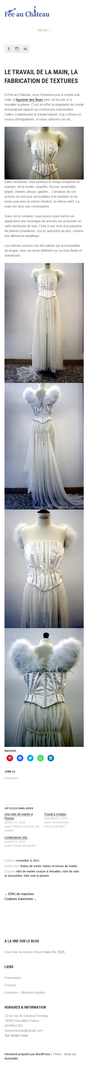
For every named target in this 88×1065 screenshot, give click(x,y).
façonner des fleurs (29, 99)
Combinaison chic (16, 837)
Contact (10, 985)
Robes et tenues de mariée (60, 866)
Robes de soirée (30, 866)
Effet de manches (21, 894)
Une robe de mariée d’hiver (24, 952)
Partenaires (13, 978)
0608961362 (14, 1025)
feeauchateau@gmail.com (24, 1030)
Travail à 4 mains (55, 814)
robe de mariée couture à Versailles (38, 871)
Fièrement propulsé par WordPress (27, 1054)
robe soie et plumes (36, 875)
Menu (43, 30)
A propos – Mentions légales (25, 992)
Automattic (11, 1058)
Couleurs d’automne (19, 899)
